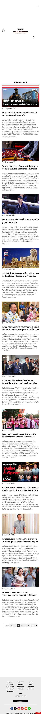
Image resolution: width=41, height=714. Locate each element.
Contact (31, 689)
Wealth (20, 682)
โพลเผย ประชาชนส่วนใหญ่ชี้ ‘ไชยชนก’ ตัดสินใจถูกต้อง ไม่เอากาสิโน (20, 221)
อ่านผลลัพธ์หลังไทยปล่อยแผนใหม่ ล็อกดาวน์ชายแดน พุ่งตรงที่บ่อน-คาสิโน (19, 113)
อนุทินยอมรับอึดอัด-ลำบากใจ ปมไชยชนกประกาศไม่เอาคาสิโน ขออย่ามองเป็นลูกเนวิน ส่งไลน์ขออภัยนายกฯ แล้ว (20, 381)
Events (31, 686)
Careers (20, 686)
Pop (30, 682)
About (20, 689)
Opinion (10, 686)
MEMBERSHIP (20, 701)
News (10, 682)
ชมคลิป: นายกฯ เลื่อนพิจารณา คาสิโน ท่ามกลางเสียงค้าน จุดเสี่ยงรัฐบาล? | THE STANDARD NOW (20, 488)
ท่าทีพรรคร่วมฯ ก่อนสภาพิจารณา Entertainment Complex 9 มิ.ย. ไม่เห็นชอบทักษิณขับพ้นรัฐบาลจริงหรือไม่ (19, 593)
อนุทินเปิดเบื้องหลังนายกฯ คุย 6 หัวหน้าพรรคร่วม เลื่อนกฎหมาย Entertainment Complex (20, 540)
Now (30, 684)
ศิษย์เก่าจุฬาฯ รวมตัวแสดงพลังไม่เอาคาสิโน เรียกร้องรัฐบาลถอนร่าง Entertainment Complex (19, 435)
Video (20, 684)
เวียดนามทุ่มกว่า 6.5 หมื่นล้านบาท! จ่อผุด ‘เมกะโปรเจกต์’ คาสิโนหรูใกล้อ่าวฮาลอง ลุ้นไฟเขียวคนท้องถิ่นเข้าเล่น (20, 167)
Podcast (10, 684)
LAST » (34, 625)
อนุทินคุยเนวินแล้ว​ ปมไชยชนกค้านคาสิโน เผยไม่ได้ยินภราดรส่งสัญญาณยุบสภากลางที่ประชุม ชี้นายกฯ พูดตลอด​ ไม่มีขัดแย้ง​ (20, 328)
